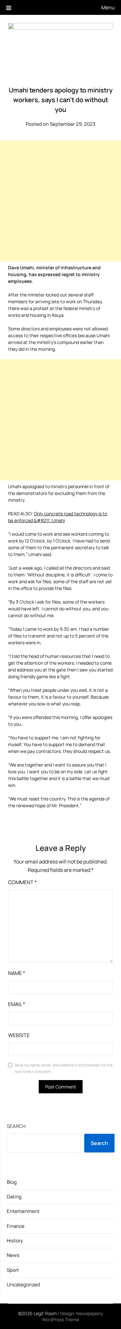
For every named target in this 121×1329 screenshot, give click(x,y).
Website (19, 1035)
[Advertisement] (60, 201)
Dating (14, 1196)
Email (16, 1004)
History (15, 1240)
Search (16, 1126)
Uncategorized (23, 1284)
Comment (22, 882)
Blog (12, 1182)
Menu (108, 7)
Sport (13, 1270)
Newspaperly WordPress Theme (72, 1316)
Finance (16, 1226)
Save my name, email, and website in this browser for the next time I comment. (64, 1068)
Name (16, 973)
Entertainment (23, 1211)
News (13, 1255)
